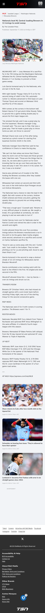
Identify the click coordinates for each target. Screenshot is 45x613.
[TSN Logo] (21, 4)
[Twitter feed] (22, 539)
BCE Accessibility (8, 556)
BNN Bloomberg (7, 589)
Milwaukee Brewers (10, 16)
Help (3, 561)
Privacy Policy (7, 569)
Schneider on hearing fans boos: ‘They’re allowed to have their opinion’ (22, 444)
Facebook (37, 528)
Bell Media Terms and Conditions (13, 571)
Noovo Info (6, 599)
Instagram (6, 531)
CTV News (5, 584)
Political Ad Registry (9, 576)
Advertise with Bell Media (24, 528)
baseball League (13, 14)
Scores (40, 6)
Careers (11, 528)
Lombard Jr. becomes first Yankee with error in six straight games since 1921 (21, 479)
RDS (3, 597)
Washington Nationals (28, 14)
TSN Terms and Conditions (11, 574)
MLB (4, 13)
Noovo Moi (5, 601)
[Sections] (4, 4)
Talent (5, 528)
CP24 (4, 586)
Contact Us (6, 559)
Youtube (14, 531)
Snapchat (21, 531)
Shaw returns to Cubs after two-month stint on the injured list (21, 410)
